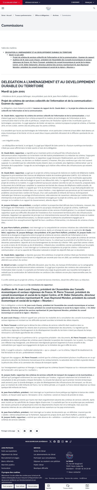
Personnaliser (32, 486)
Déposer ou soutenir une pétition (47, 461)
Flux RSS (37, 471)
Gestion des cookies (71, 478)
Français (91, 2)
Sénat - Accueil (6, 15)
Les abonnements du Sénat (44, 454)
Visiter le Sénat (40, 451)
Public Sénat (39, 465)
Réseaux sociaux (31, 2)
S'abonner (75, 2)
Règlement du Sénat (9, 454)
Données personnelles (56, 478)
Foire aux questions (9, 451)
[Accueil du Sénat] (48, 8)
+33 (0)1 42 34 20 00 (82, 468)
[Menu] (3, 8)
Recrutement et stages (10, 458)
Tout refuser (20, 486)
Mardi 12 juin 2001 (16, 55)
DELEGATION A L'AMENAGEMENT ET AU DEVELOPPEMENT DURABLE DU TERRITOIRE (38, 52)
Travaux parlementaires (23, 15)
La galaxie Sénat (11, 2)
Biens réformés (7, 461)
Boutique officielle (41, 468)
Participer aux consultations (45, 458)
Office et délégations (42, 15)
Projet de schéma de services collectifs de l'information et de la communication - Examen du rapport (53, 57)
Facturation (5, 468)
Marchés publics (8, 465)
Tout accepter (8, 486)
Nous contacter (75, 472)
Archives (56, 15)
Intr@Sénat (83, 478)
